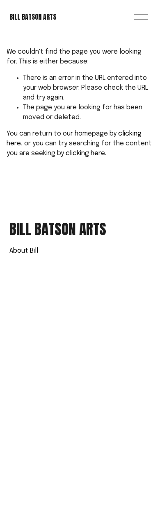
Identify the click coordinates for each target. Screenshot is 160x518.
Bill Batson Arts (32, 17)
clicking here (85, 153)
